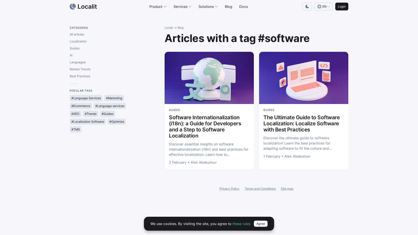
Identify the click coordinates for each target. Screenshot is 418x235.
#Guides (107, 114)
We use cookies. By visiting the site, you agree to (200, 224)
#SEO (75, 114)
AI (71, 55)
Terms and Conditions (260, 188)
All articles (77, 34)
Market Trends (80, 69)
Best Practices (80, 76)
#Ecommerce (80, 106)
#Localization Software (87, 121)
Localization (78, 41)
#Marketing (114, 98)
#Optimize (116, 121)
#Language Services (86, 98)
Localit (169, 27)
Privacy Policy (229, 188)
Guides (74, 48)
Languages (78, 62)
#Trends (90, 114)
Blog (228, 6)
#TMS (75, 129)
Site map (287, 188)
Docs (243, 6)
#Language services (109, 106)
